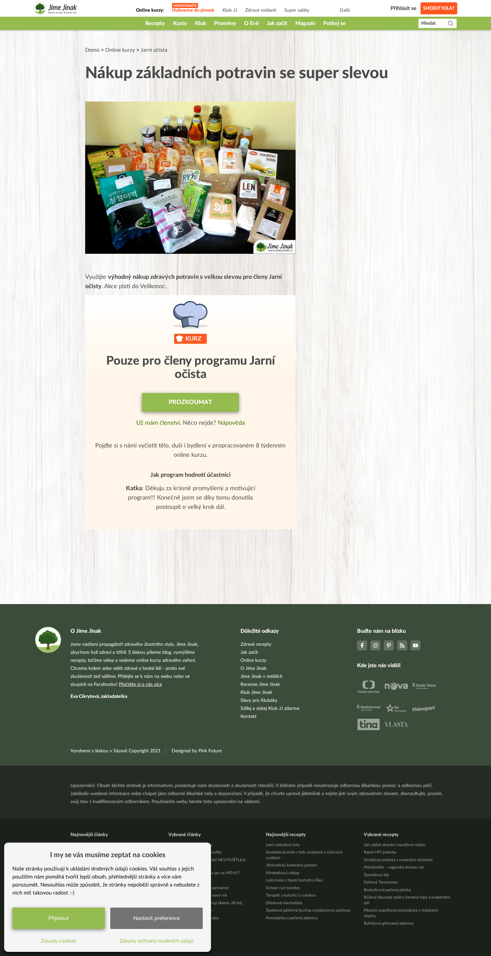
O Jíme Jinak (253, 668)
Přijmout (58, 918)
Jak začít (277, 23)
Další (345, 10)
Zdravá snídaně (260, 10)
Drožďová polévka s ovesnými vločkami (398, 860)
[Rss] (402, 645)
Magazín (305, 23)
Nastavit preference (156, 918)
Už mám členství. (159, 423)
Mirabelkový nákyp (282, 873)
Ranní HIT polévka (380, 852)
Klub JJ (229, 10)
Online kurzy (120, 50)
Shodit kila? (439, 8)
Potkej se (334, 23)
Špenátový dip (376, 875)
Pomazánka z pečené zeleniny (292, 918)
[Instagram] (375, 645)
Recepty (155, 23)
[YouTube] (416, 645)
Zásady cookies (58, 941)
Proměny (225, 23)
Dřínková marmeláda (284, 903)
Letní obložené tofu (283, 845)
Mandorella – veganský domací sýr (394, 867)
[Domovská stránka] (55, 9)
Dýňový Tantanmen (381, 882)
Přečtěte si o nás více (140, 684)
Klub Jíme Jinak (256, 692)
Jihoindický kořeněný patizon (291, 865)
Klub (200, 23)
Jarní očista (154, 50)
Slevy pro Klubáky (258, 700)
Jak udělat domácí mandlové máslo (394, 845)
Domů (92, 50)
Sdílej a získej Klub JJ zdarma (269, 708)
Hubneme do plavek (193, 10)
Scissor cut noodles (283, 888)
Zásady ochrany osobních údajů (157, 941)
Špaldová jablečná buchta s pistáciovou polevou (308, 910)
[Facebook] (362, 645)
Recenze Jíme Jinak (260, 684)
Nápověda (231, 423)
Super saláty (296, 10)
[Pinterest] (389, 645)
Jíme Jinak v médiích (261, 676)
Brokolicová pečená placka (387, 890)
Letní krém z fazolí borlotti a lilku (294, 880)
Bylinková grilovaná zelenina (389, 923)
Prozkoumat (190, 402)
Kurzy (180, 23)
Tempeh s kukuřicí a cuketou (291, 895)
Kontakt (248, 716)
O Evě (251, 23)
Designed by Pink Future (197, 751)
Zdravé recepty (255, 644)
